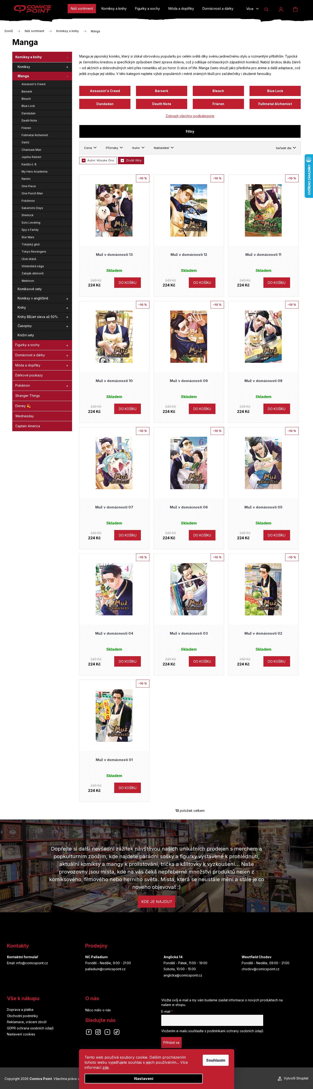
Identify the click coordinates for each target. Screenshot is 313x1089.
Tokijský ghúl (31, 244)
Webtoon (28, 281)
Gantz (25, 142)
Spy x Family (30, 229)
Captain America (27, 426)
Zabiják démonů (33, 273)
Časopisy (25, 326)
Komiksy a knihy (28, 57)
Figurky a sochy (27, 345)
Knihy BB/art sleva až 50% (38, 317)
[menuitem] (82, 8)
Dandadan (28, 113)
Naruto (26, 178)
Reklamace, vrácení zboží (27, 1022)
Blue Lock (28, 106)
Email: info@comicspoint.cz (27, 963)
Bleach (26, 98)
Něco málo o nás (98, 1010)
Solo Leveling (31, 222)
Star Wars (28, 237)
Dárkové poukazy (29, 375)
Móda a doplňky (27, 365)
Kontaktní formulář (22, 957)
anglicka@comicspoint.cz (183, 975)
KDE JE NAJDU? (156, 901)
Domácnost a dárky (30, 355)
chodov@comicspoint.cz (260, 969)
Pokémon (28, 200)
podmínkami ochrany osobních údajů (235, 1031)
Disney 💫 (23, 406)
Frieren (26, 128)
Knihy (22, 307)
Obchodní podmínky (22, 1016)
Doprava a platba (20, 1010)
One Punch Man (32, 193)
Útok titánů (29, 259)
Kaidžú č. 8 (29, 164)
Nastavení (143, 1078)
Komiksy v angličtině (33, 298)
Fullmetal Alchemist (35, 135)
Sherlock (28, 215)
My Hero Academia (34, 171)
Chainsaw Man (31, 149)
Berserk (27, 91)
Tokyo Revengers (34, 251)
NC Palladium (96, 957)
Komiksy (24, 67)
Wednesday (24, 416)
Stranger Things (27, 396)
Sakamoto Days (32, 208)
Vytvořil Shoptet (296, 1078)
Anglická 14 (173, 957)
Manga (23, 76)
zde (105, 1067)
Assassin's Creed (33, 84)
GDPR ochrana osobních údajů (30, 1028)
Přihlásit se (171, 1042)
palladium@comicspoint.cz (105, 969)
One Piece (29, 186)
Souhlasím (215, 1060)
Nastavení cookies (21, 1034)
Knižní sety (26, 335)
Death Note (29, 120)
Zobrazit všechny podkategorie (190, 116)
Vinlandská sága (33, 266)
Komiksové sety (30, 289)
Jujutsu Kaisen (31, 157)
